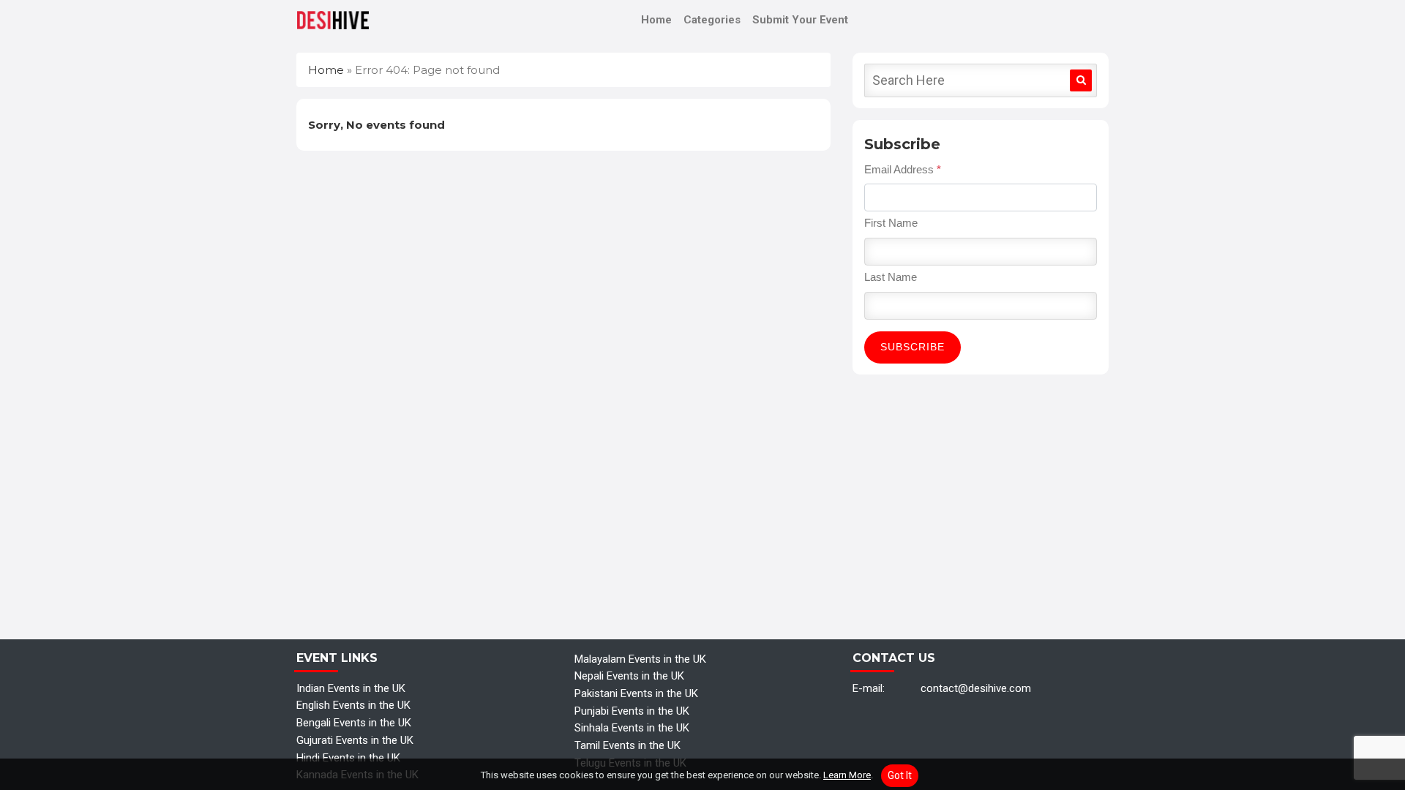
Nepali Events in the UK (629, 675)
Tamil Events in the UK (627, 745)
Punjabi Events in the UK (631, 711)
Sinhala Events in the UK (631, 727)
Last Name (890, 277)
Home (656, 19)
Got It (900, 775)
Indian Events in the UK (350, 688)
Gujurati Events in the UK (354, 740)
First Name (891, 223)
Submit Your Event (800, 19)
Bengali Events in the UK (353, 722)
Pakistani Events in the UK (636, 693)
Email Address (902, 169)
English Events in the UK (353, 705)
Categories (712, 19)
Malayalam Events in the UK (640, 659)
